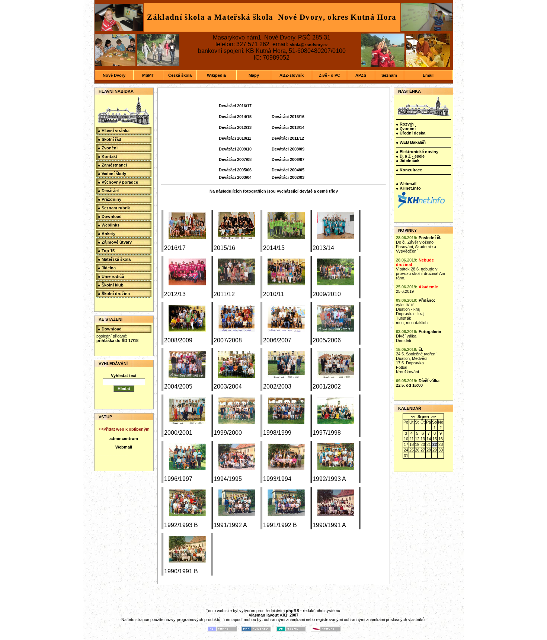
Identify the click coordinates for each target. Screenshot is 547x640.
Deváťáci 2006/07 (288, 159)
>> (433, 416)
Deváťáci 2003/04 (235, 177)
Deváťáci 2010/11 (235, 138)
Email (428, 75)
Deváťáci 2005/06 (235, 170)
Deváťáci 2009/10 (235, 149)
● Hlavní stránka (113, 131)
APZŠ (360, 75)
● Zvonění (108, 148)
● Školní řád (109, 139)
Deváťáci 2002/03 (288, 177)
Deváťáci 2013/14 (288, 127)
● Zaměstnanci (112, 165)
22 (434, 444)
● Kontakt (107, 156)
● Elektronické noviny (417, 151)
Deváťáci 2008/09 (288, 149)
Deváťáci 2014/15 (235, 116)
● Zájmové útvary (115, 242)
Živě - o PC (329, 75)
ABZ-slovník (291, 75)
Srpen (423, 416)
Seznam (389, 75)
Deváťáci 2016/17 (235, 106)
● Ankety (106, 233)
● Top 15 (106, 250)
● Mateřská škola (114, 259)
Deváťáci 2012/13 (235, 127)
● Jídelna (107, 268)
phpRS (292, 610)
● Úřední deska (410, 133)
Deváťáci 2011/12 (288, 138)
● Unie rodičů (111, 276)
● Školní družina (114, 293)
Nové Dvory (114, 75)
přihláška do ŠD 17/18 (117, 340)
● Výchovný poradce (118, 182)
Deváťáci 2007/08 (235, 159)
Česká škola (180, 75)
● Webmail (406, 183)
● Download (110, 216)
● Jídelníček (407, 160)
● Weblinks (108, 225)
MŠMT (148, 75)
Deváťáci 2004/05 (288, 170)
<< (413, 416)
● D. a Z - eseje (410, 156)
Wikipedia (216, 75)
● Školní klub (111, 285)
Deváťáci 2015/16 (288, 116)
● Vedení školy (112, 173)
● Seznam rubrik (114, 208)
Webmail (123, 447)
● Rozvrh (405, 124)
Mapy (254, 75)
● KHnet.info (408, 188)
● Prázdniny (109, 199)
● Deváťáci (108, 190)
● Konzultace (409, 170)
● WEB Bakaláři (411, 142)
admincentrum (123, 438)
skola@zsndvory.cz (309, 44)
